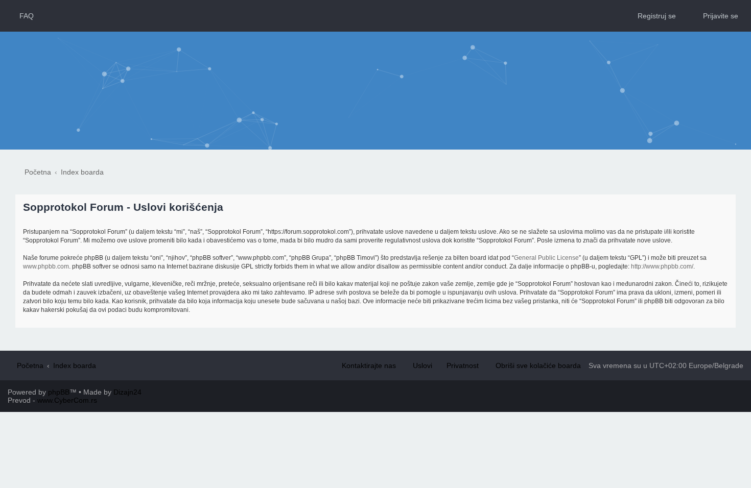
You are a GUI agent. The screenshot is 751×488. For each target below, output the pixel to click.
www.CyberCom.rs (67, 400)
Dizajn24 (127, 392)
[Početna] (376, 70)
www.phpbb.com (46, 266)
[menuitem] (22, 15)
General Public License (546, 257)
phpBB (58, 392)
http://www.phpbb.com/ (662, 266)
